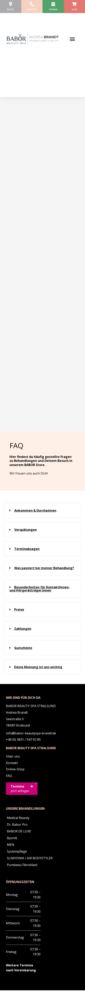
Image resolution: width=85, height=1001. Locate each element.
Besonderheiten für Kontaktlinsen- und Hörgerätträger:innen (39, 588)
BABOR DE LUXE (19, 831)
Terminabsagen (27, 549)
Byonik (12, 838)
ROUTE (10, 9)
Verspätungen (25, 529)
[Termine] (53, 4)
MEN (10, 845)
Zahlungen (22, 628)
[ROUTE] (10, 4)
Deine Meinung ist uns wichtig (38, 667)
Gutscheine (23, 648)
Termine (53, 9)
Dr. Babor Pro (17, 824)
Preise (19, 609)
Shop (74, 9)
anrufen (32, 9)
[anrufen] (32, 4)
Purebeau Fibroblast (22, 865)
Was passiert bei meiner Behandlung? (44, 568)
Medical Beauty (18, 818)
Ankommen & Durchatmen (35, 510)
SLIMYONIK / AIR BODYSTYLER (30, 858)
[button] (72, 39)
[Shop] (74, 4)
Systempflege (17, 851)
